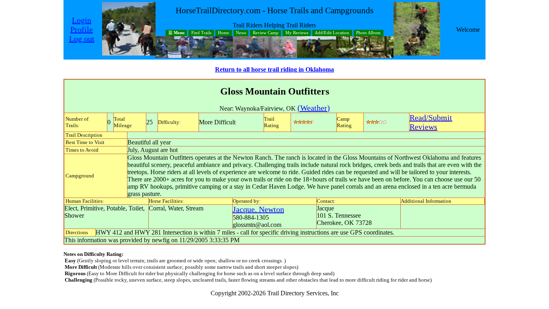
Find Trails (201, 33)
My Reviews (296, 33)
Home (223, 33)
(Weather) (313, 107)
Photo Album (368, 33)
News (241, 33)
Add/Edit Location (332, 33)
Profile (81, 29)
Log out (81, 38)
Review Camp (266, 33)
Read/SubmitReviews (431, 122)
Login (81, 20)
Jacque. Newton (258, 209)
